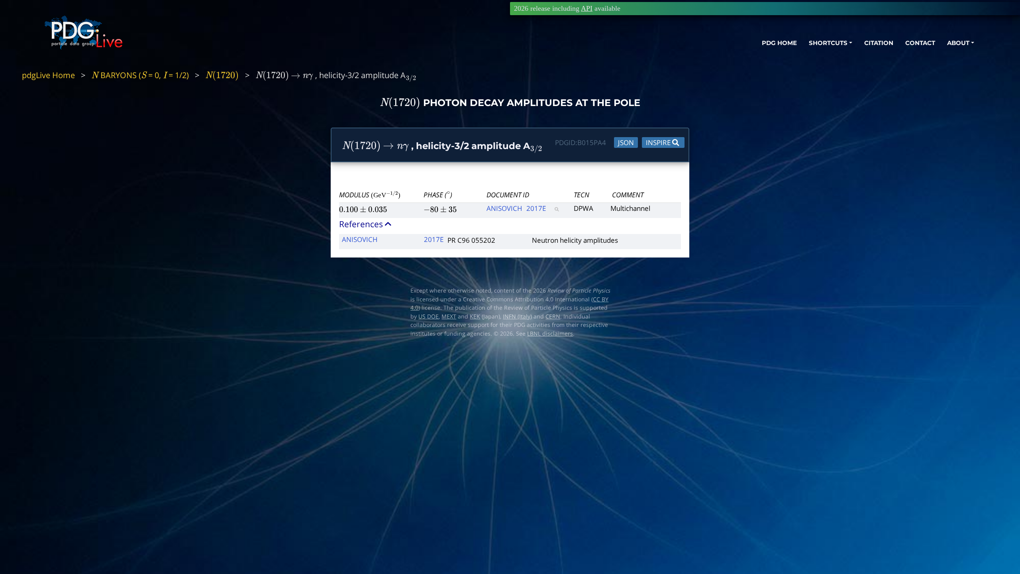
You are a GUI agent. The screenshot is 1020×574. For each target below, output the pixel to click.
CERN (552, 316)
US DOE (428, 316)
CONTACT (920, 43)
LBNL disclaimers (550, 333)
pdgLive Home (48, 75)
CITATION (878, 43)
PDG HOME (779, 43)
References (362, 224)
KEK (475, 316)
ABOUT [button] (958, 43)
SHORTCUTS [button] (828, 43)
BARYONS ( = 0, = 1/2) (140, 75)
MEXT (448, 316)
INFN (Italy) (517, 316)
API (586, 8)
